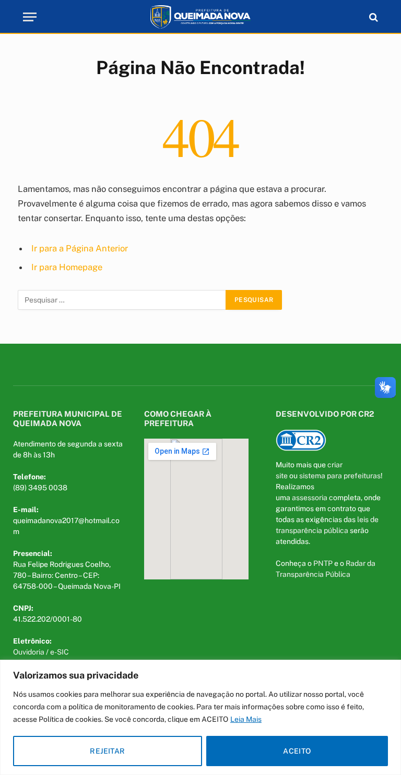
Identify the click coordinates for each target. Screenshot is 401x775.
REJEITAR (107, 751)
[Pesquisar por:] (122, 300)
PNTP (323, 563)
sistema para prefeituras (340, 475)
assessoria (309, 497)
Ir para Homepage (66, 267)
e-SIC (59, 652)
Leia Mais (246, 719)
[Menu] (30, 17)
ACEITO (297, 751)
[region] (200, 717)
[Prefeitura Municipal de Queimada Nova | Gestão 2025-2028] (200, 17)
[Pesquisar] (372, 17)
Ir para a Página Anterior (79, 248)
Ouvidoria (28, 652)
